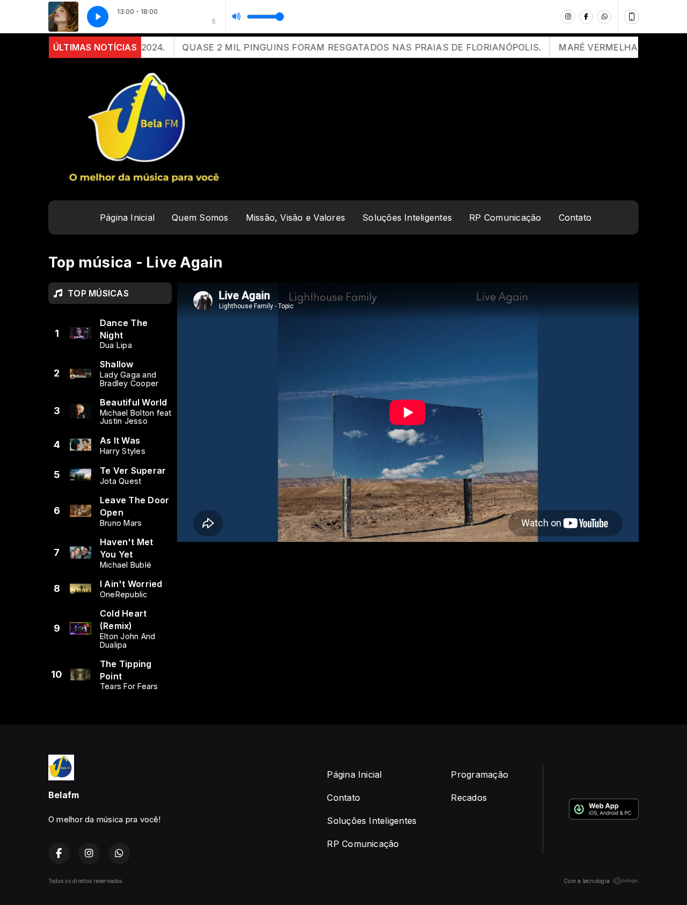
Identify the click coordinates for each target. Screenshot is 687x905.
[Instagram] (568, 17)
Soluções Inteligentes (407, 217)
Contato (575, 217)
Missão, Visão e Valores (296, 217)
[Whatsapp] (604, 17)
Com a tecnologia (587, 881)
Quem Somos (200, 217)
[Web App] (632, 17)
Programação (479, 774)
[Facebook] (586, 17)
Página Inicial (127, 217)
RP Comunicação (505, 217)
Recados (469, 797)
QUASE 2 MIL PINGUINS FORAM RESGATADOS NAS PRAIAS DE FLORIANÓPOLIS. (338, 47)
